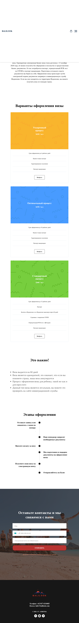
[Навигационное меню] (75, 31)
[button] (71, 31)
